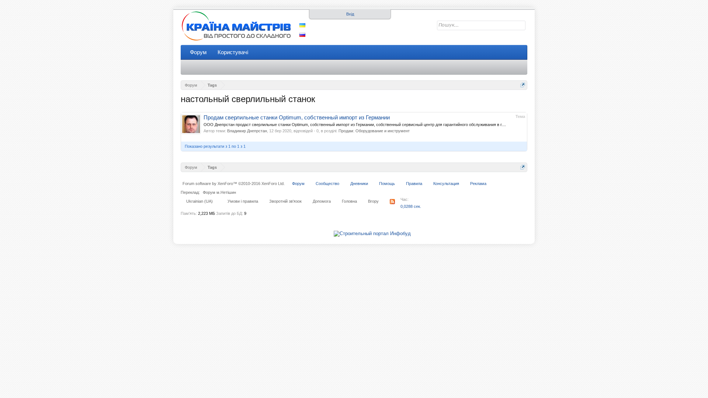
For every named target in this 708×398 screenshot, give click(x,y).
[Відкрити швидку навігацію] (522, 85)
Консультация (446, 183)
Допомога (322, 201)
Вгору (373, 201)
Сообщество (327, 183)
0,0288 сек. (410, 206)
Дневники (359, 183)
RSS (392, 201)
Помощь (387, 183)
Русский (302, 35)
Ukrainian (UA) (199, 201)
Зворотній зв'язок (285, 201)
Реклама (478, 183)
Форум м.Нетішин (219, 192)
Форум (198, 52)
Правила (414, 183)
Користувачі (233, 52)
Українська (302, 25)
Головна (349, 201)
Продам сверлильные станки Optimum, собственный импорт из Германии (297, 118)
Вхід (350, 14)
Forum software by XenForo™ (234, 183)
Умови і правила (243, 201)
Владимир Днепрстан (247, 131)
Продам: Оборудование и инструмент (374, 131)
